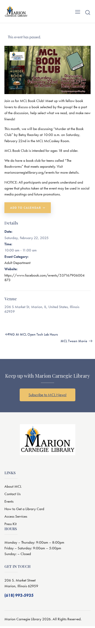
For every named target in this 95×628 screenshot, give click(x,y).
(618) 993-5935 (19, 595)
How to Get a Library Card (24, 508)
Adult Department (17, 262)
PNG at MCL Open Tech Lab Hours (32, 334)
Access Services (15, 516)
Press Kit (10, 523)
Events (8, 501)
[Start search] (88, 12)
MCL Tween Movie (74, 341)
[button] (77, 11)
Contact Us (12, 493)
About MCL (12, 486)
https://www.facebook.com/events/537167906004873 (44, 277)
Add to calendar (25, 208)
